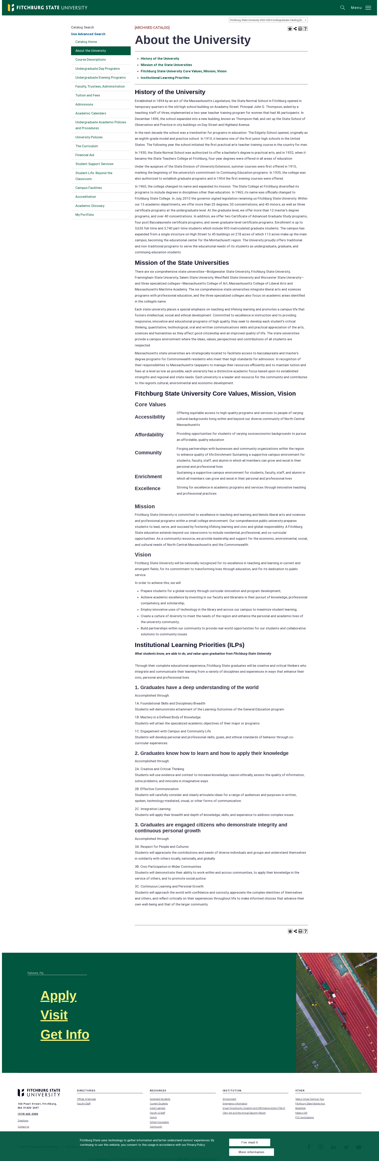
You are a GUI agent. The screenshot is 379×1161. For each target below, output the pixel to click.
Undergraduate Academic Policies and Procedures (100, 125)
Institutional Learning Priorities (165, 78)
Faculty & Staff (157, 1112)
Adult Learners (157, 1108)
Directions (23, 1120)
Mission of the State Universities (166, 65)
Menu (356, 8)
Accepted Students (160, 1099)
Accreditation (85, 197)
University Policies (89, 137)
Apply (58, 995)
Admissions (84, 104)
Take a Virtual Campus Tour (309, 1099)
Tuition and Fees (87, 95)
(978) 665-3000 (28, 1113)
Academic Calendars (90, 113)
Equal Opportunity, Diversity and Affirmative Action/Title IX (254, 1108)
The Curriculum (86, 146)
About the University (90, 51)
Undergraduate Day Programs (97, 69)
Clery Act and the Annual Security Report (244, 1112)
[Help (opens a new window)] (305, 28)
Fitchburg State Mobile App (310, 1103)
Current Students (159, 1103)
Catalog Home (86, 42)
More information (252, 1152)
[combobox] (268, 20)
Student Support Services (94, 164)
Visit (54, 1015)
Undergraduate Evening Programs (100, 77)
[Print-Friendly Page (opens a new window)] (300, 28)
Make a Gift (301, 1112)
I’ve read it (249, 1142)
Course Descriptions (90, 59)
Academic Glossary (89, 206)
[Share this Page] (295, 28)
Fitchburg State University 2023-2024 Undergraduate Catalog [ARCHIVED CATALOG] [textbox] (269, 20)
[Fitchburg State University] (48, 8)
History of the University (160, 58)
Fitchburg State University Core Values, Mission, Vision (184, 71)
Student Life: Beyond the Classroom (93, 176)
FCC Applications (304, 1117)
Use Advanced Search (88, 34)
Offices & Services (86, 1099)
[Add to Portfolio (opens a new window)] (290, 28)
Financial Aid (84, 155)
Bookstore (300, 1108)
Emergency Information (235, 1103)
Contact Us (23, 1126)
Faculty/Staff (84, 1103)
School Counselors (159, 1122)
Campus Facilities (88, 188)
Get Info (64, 1034)
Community (156, 1126)
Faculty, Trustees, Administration (100, 86)
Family (153, 1117)
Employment (229, 1099)
